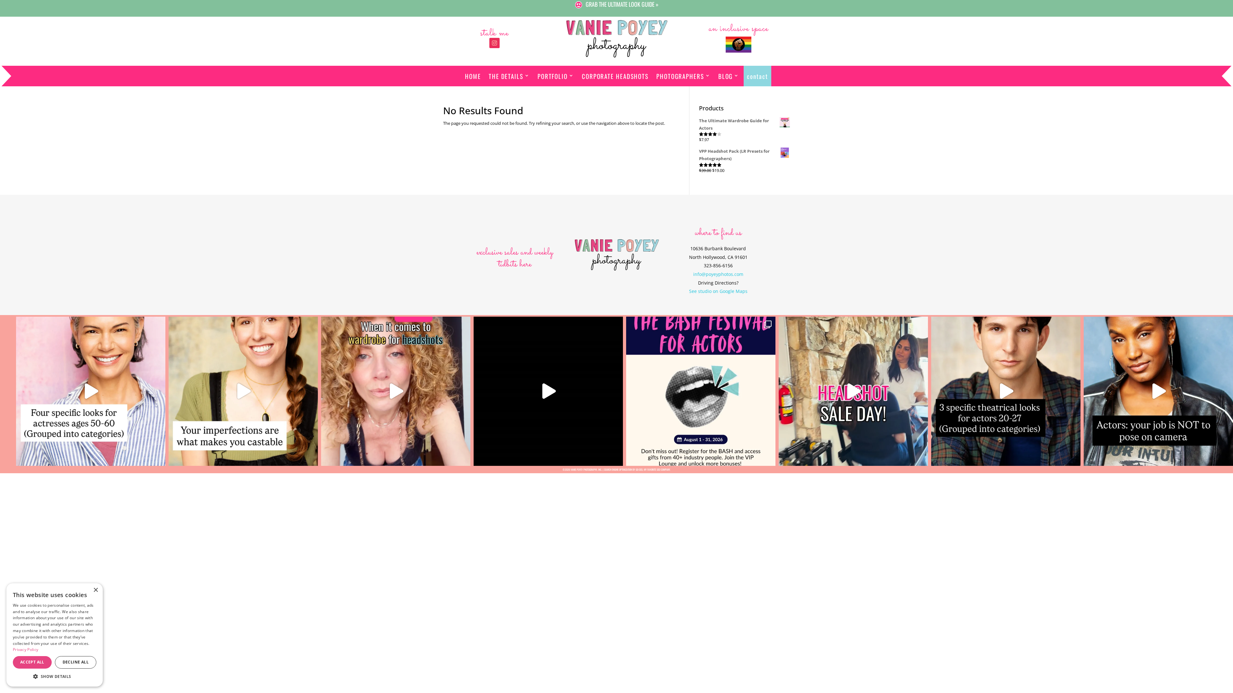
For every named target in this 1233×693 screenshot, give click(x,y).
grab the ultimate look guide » (622, 4)
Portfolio (553, 76)
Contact (757, 76)
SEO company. (663, 469)
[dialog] (54, 635)
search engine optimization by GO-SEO (623, 469)
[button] (54, 676)
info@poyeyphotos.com (718, 274)
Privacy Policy (25, 649)
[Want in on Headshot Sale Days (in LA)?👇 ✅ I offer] (853, 391)
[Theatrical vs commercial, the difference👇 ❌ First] (1005, 391)
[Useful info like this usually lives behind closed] (548, 391)
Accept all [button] (32, 662)
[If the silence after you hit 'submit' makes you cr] (700, 391)
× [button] (95, 590)
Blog (725, 76)
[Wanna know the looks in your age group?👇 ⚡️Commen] (90, 391)
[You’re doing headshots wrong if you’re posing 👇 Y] (1158, 391)
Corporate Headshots (615, 76)
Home (473, 76)
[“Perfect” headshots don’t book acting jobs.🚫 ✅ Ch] (243, 391)
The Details (506, 76)
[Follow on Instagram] (494, 43)
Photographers (680, 76)
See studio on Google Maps (718, 291)
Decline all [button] (76, 662)
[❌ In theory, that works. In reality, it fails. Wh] (395, 391)
